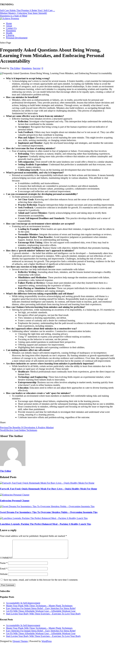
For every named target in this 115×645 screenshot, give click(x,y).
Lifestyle (10, 35)
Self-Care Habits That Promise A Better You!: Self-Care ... (27, 10)
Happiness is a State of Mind (13, 15)
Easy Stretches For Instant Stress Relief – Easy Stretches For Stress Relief (40, 608)
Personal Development (16, 37)
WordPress (46, 641)
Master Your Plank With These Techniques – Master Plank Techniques (39, 605)
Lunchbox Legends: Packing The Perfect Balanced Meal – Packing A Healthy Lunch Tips (45, 524)
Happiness (11, 30)
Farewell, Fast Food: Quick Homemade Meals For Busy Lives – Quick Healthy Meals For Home (48, 488)
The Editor (15, 68)
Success (36, 68)
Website (3, 574)
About (9, 26)
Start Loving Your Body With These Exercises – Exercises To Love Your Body (43, 613)
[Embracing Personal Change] (14, 494)
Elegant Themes (20, 641)
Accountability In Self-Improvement (23, 603)
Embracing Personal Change (14, 500)
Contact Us (11, 28)
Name (3, 563)
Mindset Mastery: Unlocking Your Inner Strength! (23, 13)
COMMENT (6, 558)
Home (9, 23)
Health (9, 33)
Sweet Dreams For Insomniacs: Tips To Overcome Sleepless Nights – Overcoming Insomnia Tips (48, 512)
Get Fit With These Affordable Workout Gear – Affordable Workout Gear (40, 611)
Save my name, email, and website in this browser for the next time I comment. (41, 579)
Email (3, 568)
